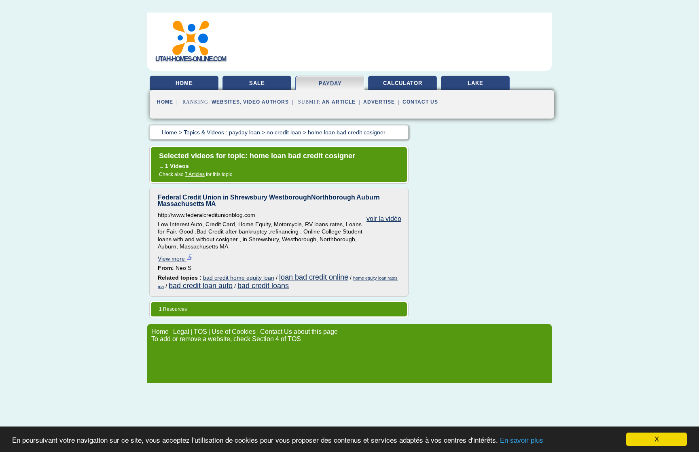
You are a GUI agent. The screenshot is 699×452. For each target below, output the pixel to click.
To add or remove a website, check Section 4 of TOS (226, 338)
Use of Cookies (234, 331)
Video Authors (266, 102)
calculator (402, 83)
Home (165, 102)
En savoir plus (521, 440)
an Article (339, 102)
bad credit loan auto (201, 286)
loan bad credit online (313, 277)
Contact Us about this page (299, 331)
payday (330, 84)
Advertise (379, 102)
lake (475, 83)
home (184, 83)
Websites (226, 102)
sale (257, 83)
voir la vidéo (383, 218)
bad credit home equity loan (238, 277)
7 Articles (195, 174)
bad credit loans (263, 286)
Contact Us (420, 102)
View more (172, 258)
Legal (181, 331)
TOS (200, 331)
